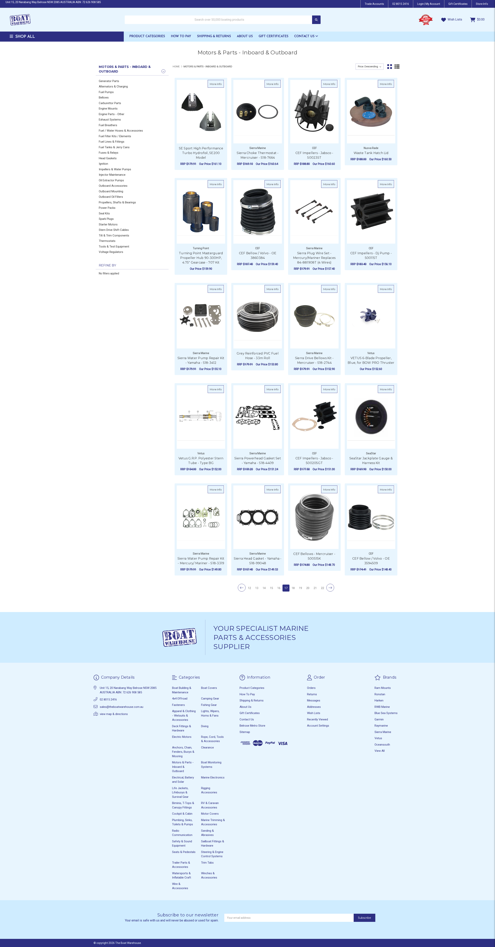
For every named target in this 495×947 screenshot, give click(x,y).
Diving (204, 726)
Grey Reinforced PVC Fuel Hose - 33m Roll (258, 356)
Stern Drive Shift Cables (114, 230)
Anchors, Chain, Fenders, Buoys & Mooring (183, 752)
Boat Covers (209, 688)
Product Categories (147, 36)
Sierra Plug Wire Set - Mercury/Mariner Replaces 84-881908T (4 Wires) (314, 257)
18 (293, 588)
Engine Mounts (108, 108)
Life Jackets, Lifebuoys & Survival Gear (180, 792)
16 (278, 588)
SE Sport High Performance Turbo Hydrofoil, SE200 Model (201, 152)
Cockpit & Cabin (182, 813)
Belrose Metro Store (252, 725)
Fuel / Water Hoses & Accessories (121, 130)
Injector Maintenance (112, 174)
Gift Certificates (273, 36)
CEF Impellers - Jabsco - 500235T (314, 155)
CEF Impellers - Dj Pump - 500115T (371, 255)
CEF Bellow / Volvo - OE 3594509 (371, 561)
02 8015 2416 (400, 3)
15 (271, 588)
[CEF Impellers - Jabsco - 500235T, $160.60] (314, 111)
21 (315, 588)
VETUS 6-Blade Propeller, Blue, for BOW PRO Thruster (371, 360)
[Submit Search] (316, 19)
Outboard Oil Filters (111, 197)
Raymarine (381, 725)
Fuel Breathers (108, 125)
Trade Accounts (374, 3)
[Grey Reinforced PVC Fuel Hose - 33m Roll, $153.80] (257, 317)
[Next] (330, 588)
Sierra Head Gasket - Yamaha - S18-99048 (257, 561)
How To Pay (181, 36)
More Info (217, 84)
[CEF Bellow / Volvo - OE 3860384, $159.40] (257, 212)
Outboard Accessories (113, 186)
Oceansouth (382, 744)
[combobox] (223, 19)
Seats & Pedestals (183, 852)
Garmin (379, 719)
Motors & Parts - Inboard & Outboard (183, 767)
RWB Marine (382, 707)
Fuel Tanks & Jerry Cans (114, 147)
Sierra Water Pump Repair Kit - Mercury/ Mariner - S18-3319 (201, 561)
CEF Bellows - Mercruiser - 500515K (314, 556)
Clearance (207, 747)
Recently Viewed (317, 719)
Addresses (314, 707)
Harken (379, 700)
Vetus (378, 738)
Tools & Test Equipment (114, 246)
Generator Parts (109, 81)
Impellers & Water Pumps (115, 169)
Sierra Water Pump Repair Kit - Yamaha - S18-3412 (201, 360)
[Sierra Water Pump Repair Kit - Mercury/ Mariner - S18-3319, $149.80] (200, 517)
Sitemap (245, 732)
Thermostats (107, 241)
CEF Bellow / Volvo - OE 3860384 (258, 255)
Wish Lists (454, 19)
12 (249, 588)
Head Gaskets (108, 158)
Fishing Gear (209, 705)
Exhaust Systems (110, 119)
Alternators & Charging (113, 86)
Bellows (104, 97)
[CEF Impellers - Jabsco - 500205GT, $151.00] (314, 417)
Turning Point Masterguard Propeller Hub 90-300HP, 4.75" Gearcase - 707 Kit (201, 257)
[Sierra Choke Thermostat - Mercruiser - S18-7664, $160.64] (257, 111)
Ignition (103, 163)
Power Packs (107, 208)
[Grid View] (389, 66)
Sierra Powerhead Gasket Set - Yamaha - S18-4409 (257, 460)
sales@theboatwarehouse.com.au (121, 707)
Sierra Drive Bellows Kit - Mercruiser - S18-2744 (314, 360)
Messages (313, 700)
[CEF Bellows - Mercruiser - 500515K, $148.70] (314, 517)
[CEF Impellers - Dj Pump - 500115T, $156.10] (371, 212)
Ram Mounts (383, 688)
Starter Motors (108, 224)
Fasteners (178, 705)
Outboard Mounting (111, 191)
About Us (245, 36)
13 (256, 588)
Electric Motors (181, 737)
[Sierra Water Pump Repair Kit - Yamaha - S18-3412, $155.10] (200, 317)
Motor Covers (210, 813)
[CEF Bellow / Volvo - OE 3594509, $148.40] (371, 517)
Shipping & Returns (214, 36)
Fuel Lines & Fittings (111, 141)
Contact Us (304, 36)
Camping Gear (210, 698)
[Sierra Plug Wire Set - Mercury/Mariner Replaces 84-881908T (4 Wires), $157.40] (314, 212)
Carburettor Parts (110, 103)
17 (286, 588)
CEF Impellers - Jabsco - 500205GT (314, 460)
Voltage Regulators (111, 252)
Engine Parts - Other (111, 114)
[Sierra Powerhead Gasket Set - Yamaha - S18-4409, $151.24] (257, 417)
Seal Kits (104, 213)
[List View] (396, 66)
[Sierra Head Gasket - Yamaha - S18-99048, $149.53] (257, 517)
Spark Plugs (106, 219)
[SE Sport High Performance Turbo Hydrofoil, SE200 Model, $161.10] (200, 111)
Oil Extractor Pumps (111, 180)
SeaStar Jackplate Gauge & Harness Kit (371, 460)
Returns (312, 694)
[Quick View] (220, 84)
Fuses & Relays (108, 152)
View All (380, 751)
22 (322, 588)
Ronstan (380, 694)
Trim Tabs (207, 862)
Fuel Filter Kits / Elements (115, 136)
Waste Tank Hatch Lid (371, 153)
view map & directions (114, 714)
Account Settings (318, 725)
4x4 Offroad (179, 698)
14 (264, 588)
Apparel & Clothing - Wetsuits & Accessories (184, 715)
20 (307, 588)
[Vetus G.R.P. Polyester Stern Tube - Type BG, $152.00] (200, 417)
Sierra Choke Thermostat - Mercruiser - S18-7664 (257, 155)
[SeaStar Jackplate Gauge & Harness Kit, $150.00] (371, 417)
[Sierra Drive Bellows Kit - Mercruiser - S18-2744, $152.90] (314, 317)
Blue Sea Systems (386, 713)
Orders (311, 688)
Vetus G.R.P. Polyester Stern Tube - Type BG (201, 460)
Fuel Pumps (106, 92)
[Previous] (242, 588)
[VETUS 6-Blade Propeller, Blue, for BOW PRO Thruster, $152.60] (371, 317)
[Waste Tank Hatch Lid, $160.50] (371, 111)
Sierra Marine (383, 732)
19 (300, 588)
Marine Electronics (212, 777)
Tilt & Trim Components (114, 235)
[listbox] (369, 66)
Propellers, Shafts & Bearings (117, 202)
